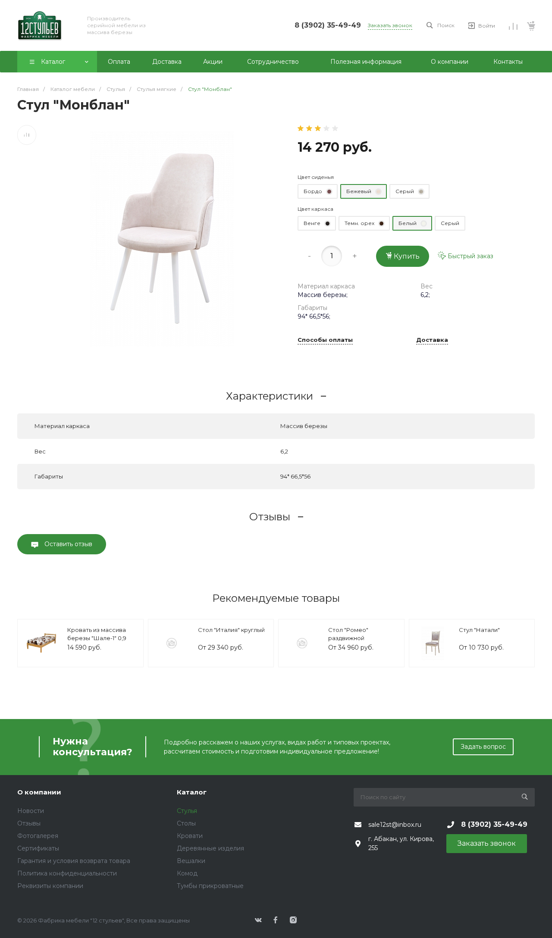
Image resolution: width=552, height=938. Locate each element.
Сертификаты (38, 848)
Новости (30, 811)
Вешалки (191, 861)
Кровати (190, 836)
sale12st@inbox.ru (394, 825)
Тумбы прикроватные (210, 886)
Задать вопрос (483, 746)
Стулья (187, 811)
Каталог (192, 792)
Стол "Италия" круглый (231, 629)
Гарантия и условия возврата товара (73, 861)
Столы (186, 823)
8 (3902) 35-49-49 (328, 25)
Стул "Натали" (479, 629)
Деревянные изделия (210, 848)
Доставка (432, 340)
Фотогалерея (37, 836)
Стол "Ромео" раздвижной (348, 634)
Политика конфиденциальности (67, 873)
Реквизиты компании (50, 886)
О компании (39, 792)
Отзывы (29, 823)
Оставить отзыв (67, 544)
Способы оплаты (325, 340)
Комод (187, 873)
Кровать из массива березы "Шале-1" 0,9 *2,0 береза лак (96, 638)
